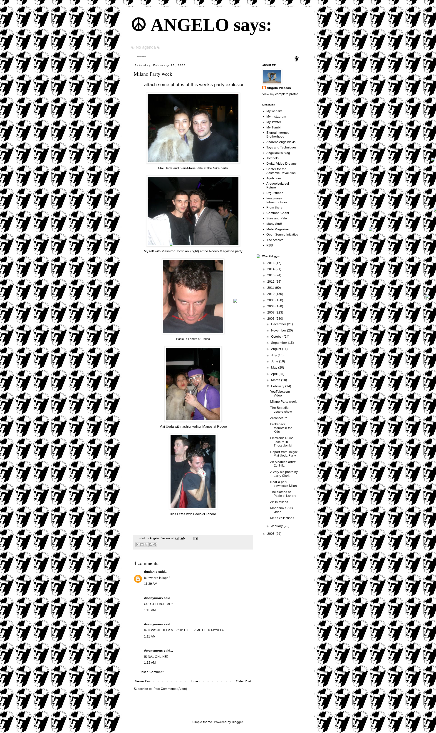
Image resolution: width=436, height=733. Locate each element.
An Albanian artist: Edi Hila (283, 463)
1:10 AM (150, 610)
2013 (271, 275)
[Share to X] (146, 544)
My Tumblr (274, 127)
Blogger (237, 722)
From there (274, 207)
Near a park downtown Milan (283, 483)
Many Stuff (274, 224)
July (274, 355)
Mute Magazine (277, 229)
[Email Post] (195, 538)
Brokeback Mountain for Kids (281, 428)
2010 (271, 294)
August (276, 349)
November (279, 330)
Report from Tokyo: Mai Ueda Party (284, 453)
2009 (271, 300)
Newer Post (143, 681)
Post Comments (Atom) (170, 688)
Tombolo (272, 158)
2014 (271, 269)
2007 (271, 312)
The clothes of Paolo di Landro (283, 493)
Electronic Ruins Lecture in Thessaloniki (281, 441)
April (274, 374)
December (279, 324)
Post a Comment (151, 672)
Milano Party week (283, 401)
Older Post (243, 681)
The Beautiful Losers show (281, 409)
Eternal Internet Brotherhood (277, 134)
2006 (271, 318)
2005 (271, 533)
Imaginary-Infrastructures (276, 200)
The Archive (274, 240)
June (275, 361)
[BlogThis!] (142, 544)
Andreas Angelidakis (280, 142)
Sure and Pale (276, 218)
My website (274, 111)
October (277, 336)
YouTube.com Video (280, 393)
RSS (269, 245)
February (278, 386)
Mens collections (282, 518)
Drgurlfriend (274, 193)
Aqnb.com (273, 178)
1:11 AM (150, 636)
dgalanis (150, 571)
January (277, 526)
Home (193, 681)
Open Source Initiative (282, 234)
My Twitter (273, 122)
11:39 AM (150, 583)
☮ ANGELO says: (201, 25)
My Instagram (276, 116)
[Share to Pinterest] (155, 544)
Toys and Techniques (281, 147)
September (279, 342)
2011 (271, 287)
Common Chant (277, 213)
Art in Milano (279, 502)
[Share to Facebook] (150, 544)
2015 (271, 263)
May (274, 367)
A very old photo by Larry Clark (284, 473)
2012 (271, 281)
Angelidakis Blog (278, 153)
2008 (271, 306)
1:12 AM (150, 662)
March (276, 380)
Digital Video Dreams (281, 163)
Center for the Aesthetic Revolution (281, 171)
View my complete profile (280, 94)
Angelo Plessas (160, 538)
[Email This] (137, 544)
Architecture (278, 418)
